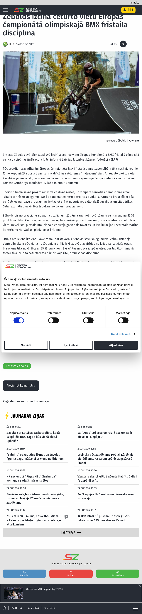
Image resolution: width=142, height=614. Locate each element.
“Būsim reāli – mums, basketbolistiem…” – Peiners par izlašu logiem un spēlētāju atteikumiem (33, 520)
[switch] (53, 320)
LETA (11, 44)
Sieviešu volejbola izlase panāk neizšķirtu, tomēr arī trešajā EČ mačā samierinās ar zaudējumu (35, 498)
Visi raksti (50, 608)
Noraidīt (26, 345)
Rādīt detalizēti (121, 334)
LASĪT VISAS (68, 532)
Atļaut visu (116, 345)
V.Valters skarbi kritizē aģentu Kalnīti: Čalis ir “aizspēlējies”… (107, 478)
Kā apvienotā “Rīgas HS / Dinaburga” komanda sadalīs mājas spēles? (31, 478)
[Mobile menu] (6, 10)
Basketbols (117, 575)
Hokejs (71, 575)
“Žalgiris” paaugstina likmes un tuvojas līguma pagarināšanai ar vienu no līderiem (35, 456)
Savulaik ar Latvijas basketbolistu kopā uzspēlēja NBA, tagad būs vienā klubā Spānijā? (33, 437)
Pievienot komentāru (20, 385)
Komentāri (33, 608)
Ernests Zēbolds (17, 366)
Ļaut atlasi (71, 345)
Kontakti (134, 2)
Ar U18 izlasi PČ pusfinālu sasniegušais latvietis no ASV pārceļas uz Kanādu (103, 518)
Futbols (24, 575)
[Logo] (27, 10)
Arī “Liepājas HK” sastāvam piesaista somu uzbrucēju (106, 496)
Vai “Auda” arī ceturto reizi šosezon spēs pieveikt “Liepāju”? (105, 435)
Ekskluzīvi (16, 608)
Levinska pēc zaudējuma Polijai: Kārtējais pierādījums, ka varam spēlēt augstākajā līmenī (105, 459)
